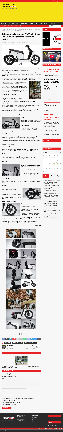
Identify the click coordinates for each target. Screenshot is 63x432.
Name (3, 387)
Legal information (51, 418)
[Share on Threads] (39, 339)
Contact (16, 25)
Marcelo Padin (3, 25)
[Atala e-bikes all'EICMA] (34, 360)
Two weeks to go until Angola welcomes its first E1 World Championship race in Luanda (50, 192)
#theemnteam (10, 25)
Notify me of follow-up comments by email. (11, 402)
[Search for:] (55, 25)
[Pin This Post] (14, 339)
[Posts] (46, 176)
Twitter (55, 428)
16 (60, 163)
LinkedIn (60, 428)
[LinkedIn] (62, 1)
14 (54, 163)
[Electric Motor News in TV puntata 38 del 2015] (8, 360)
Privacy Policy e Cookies (52, 425)
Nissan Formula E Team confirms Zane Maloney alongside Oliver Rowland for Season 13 (52, 215)
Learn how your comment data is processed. (26, 411)
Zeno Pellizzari (32, 342)
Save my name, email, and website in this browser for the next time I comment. (18, 398)
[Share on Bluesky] (35, 339)
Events (31, 23)
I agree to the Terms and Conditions (50, 106)
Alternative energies (13, 23)
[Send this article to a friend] (17, 339)
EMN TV (36, 23)
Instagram (50, 428)
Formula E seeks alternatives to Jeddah (52, 180)
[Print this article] (21, 339)
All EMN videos (48, 48)
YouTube (45, 428)
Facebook (40, 428)
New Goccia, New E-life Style (20, 366)
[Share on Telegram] (32, 339)
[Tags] (52, 176)
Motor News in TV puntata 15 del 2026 (51, 203)
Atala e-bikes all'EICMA (34, 366)
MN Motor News (43, 23)
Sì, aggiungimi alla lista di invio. (9, 400)
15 (57, 163)
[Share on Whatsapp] (25, 339)
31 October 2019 (6, 42)
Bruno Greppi (7, 342)
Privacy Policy (46, 110)
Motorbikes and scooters (15, 42)
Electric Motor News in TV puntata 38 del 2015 (7, 366)
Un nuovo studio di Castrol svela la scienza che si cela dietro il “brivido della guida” (52, 210)
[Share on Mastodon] (28, 339)
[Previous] (45, 39)
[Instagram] (58, 1)
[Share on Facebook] (3, 339)
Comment (4, 378)
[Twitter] (60, 1)
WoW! (26, 342)
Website (3, 394)
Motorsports (24, 23)
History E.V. (52, 23)
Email (3, 391)
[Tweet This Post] (7, 339)
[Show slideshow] (21, 331)
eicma (21, 342)
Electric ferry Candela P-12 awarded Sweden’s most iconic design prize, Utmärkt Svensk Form (51, 197)
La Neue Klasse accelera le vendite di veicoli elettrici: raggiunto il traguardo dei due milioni (51, 187)
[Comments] (58, 176)
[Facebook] (53, 1)
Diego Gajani (15, 342)
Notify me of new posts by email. (9, 404)
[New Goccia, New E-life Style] (21, 360)
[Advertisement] (42, 12)
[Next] (59, 39)
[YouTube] (55, 1)
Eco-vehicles (3, 23)
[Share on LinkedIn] (10, 339)
